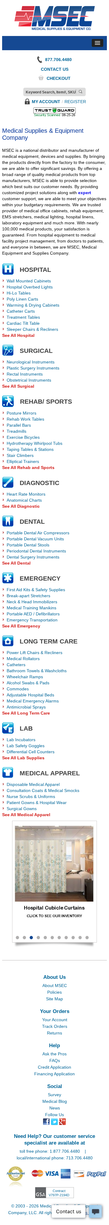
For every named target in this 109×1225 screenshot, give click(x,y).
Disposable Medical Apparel (33, 784)
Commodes (18, 688)
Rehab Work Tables (25, 419)
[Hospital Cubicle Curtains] (54, 875)
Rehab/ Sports (46, 401)
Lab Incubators (21, 739)
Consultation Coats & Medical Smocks (43, 790)
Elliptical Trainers (23, 461)
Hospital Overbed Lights (30, 287)
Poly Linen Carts (22, 299)
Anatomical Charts (24, 500)
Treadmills (16, 431)
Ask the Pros (54, 1053)
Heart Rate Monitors (26, 494)
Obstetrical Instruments (29, 380)
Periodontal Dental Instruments (36, 551)
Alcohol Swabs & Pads (28, 682)
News (54, 1108)
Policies (54, 992)
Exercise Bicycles (23, 437)
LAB (26, 728)
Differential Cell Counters (30, 751)
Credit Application (54, 1067)
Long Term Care (49, 641)
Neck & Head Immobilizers (32, 601)
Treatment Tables (23, 317)
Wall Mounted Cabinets (29, 281)
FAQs (54, 1060)
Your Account (54, 1019)
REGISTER (75, 101)
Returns (54, 1033)
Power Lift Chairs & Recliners (34, 652)
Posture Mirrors (21, 413)
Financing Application (54, 1073)
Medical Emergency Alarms (33, 701)
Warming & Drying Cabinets (33, 305)
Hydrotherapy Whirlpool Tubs (34, 443)
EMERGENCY (40, 578)
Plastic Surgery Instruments (33, 368)
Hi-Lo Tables (19, 293)
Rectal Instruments (25, 374)
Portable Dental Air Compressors (38, 532)
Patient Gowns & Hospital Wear (37, 802)
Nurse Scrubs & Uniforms (31, 796)
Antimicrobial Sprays (26, 707)
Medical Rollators (23, 658)
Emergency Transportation (32, 619)
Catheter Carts (21, 311)
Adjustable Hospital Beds (30, 694)
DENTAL (32, 521)
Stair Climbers (20, 455)
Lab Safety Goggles (26, 745)
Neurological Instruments (30, 362)
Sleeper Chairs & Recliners (32, 329)
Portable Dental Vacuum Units (35, 538)
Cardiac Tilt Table (23, 323)
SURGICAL (36, 350)
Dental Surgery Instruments (33, 557)
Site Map (54, 998)
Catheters (16, 664)
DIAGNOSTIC (39, 482)
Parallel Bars (19, 425)
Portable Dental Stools (28, 544)
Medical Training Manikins (31, 607)
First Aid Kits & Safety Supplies (36, 589)
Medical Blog (54, 1101)
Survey (54, 1094)
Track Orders (54, 1026)
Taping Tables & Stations (30, 449)
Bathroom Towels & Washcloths (37, 670)
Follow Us (54, 1114)
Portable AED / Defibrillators (33, 613)
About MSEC (54, 985)
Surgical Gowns (22, 808)
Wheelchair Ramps (25, 676)
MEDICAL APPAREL (50, 773)
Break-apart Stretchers (28, 595)
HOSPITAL (35, 269)
